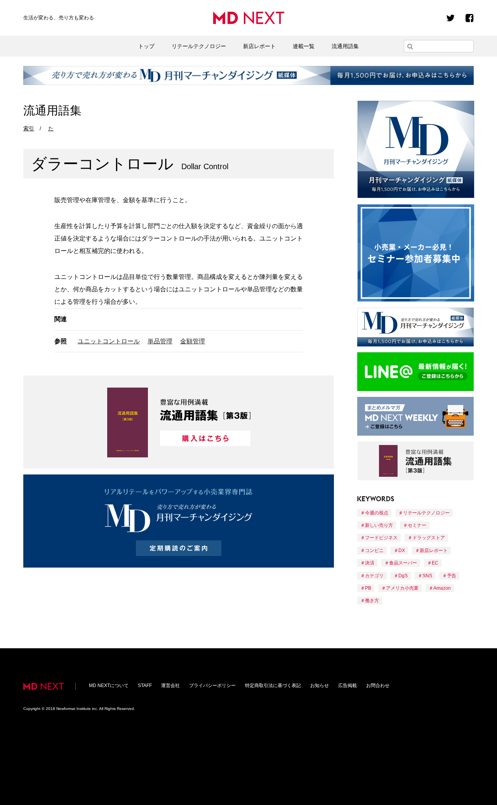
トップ (146, 46)
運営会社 (170, 685)
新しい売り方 (379, 525)
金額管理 (192, 341)
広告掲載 (347, 685)
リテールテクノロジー (199, 46)
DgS (403, 575)
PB (368, 588)
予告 (451, 575)
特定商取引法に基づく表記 (273, 685)
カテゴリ (374, 575)
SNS (427, 575)
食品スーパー (403, 563)
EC (435, 563)
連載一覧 (304, 46)
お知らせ (319, 685)
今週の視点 (376, 513)
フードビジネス (381, 537)
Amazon (442, 588)
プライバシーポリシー (212, 685)
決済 (369, 563)
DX (401, 550)
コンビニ (374, 550)
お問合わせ (377, 685)
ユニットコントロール (109, 341)
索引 (28, 128)
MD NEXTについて (109, 685)
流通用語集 (345, 46)
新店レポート (259, 46)
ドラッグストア (428, 537)
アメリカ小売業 (402, 588)
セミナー (417, 525)
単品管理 (160, 341)
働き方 (372, 600)
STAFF (145, 685)
